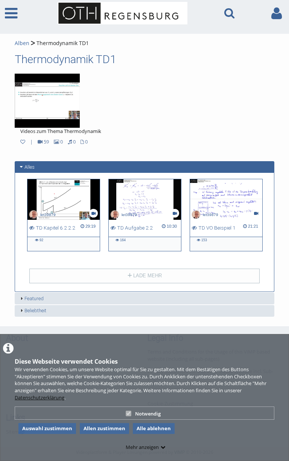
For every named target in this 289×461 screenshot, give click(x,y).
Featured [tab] (34, 298)
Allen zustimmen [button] (104, 428)
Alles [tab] (29, 167)
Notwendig (148, 413)
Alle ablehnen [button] (154, 428)
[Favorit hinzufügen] (22, 141)
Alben (22, 43)
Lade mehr (147, 275)
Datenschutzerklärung (39, 397)
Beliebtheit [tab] (35, 310)
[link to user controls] (276, 13)
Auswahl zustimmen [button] (47, 428)
